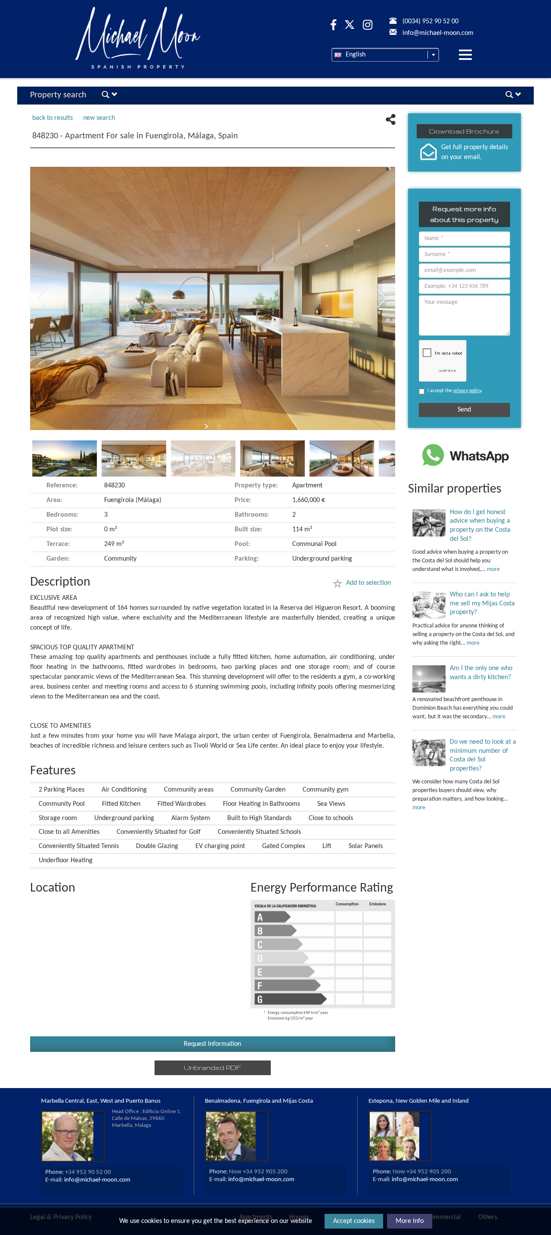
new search (99, 118)
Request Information (212, 1044)
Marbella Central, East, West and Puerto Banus (101, 1101)
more (493, 569)
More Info (410, 1221)
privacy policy (467, 390)
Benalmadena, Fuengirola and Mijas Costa (259, 1101)
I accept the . (454, 390)
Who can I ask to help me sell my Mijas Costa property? (482, 603)
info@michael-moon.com (97, 1180)
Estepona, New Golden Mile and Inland (418, 1101)
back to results (52, 118)
